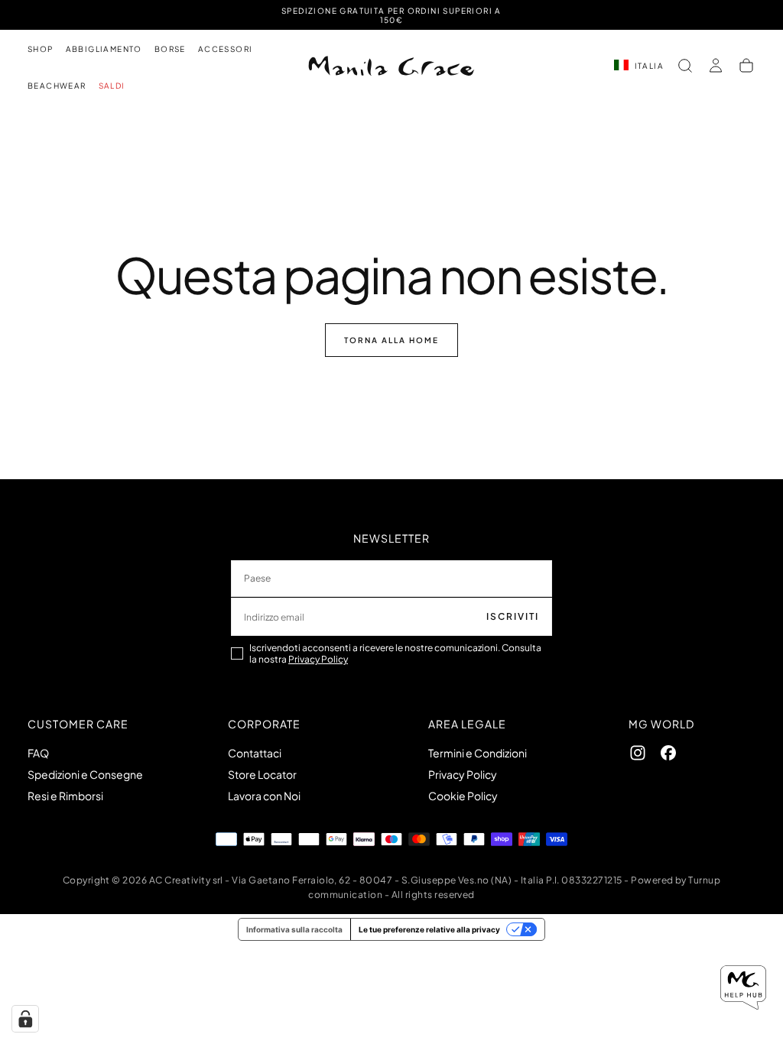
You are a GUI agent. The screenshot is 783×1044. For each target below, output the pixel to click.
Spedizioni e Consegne (85, 774)
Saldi (112, 85)
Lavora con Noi (264, 795)
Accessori (225, 48)
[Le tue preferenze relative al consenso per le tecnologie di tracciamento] (25, 1019)
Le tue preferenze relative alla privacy (429, 929)
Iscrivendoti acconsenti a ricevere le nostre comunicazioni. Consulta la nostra (395, 653)
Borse (170, 48)
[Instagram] (638, 753)
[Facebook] (668, 753)
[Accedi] (716, 65)
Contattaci (254, 753)
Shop (41, 48)
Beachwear (57, 85)
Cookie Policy (463, 795)
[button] (685, 65)
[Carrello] (746, 65)
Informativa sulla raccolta (294, 929)
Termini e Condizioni (477, 753)
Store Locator (262, 774)
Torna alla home (391, 340)
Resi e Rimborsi (65, 795)
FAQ (38, 753)
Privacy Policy (318, 659)
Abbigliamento (104, 48)
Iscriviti (512, 616)
